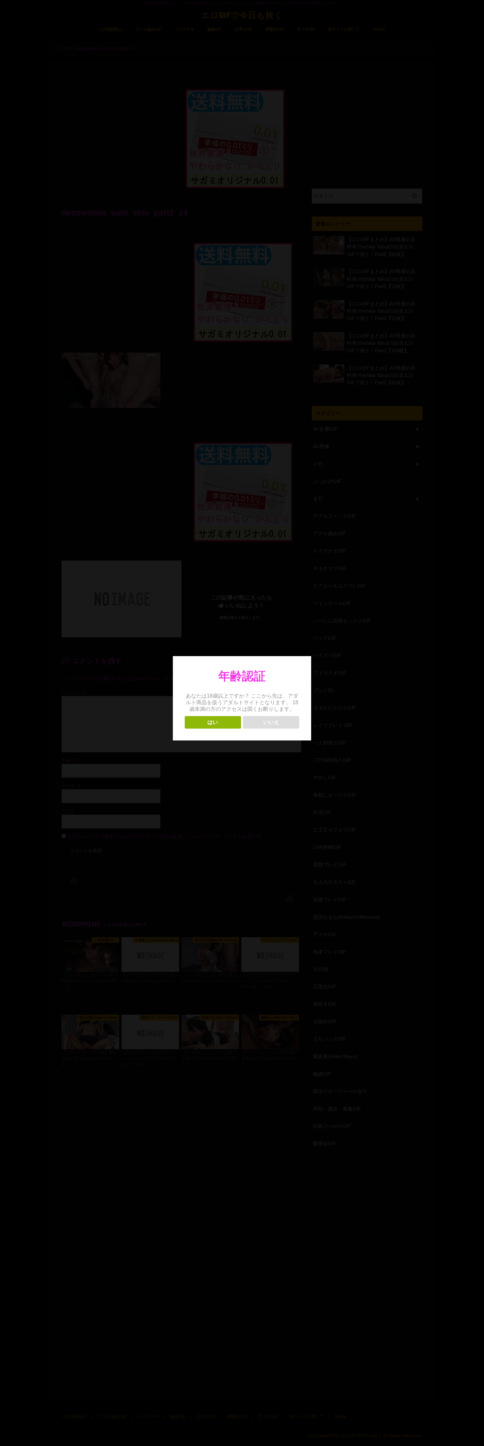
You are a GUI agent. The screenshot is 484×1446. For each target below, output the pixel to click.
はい (212, 722)
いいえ (271, 722)
